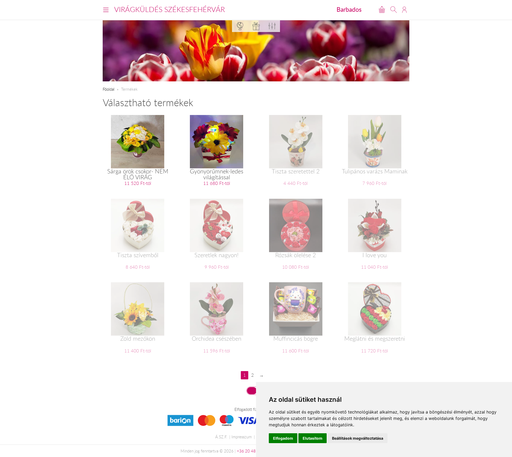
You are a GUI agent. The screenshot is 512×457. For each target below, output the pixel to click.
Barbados (349, 9)
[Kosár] (382, 9)
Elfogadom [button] (283, 438)
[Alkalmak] (256, 26)
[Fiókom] (404, 9)
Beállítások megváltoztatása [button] (357, 438)
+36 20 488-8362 (253, 451)
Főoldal (108, 89)
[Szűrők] (272, 26)
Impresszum (241, 436)
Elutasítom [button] (312, 438)
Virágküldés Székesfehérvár (169, 9)
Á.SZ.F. (221, 436)
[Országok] (240, 26)
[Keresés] (393, 9)
